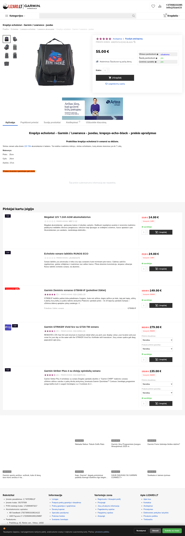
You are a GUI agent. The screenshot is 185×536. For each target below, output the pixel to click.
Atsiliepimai (148, 506)
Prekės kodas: (103, 42)
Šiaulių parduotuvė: (148, 58)
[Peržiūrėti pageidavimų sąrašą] (153, 8)
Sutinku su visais (172, 531)
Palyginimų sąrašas (105, 513)
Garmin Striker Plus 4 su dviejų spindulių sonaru (72, 371)
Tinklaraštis (148, 519)
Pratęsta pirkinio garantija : (151, 345)
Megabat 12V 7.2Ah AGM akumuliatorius (67, 217)
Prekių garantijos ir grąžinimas (64, 506)
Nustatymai (141, 531)
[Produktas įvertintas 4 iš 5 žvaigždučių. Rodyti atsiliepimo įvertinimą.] (50, 331)
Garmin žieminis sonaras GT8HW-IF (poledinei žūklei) (75, 290)
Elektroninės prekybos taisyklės (156, 513)
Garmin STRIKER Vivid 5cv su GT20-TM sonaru (71, 327)
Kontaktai (147, 503)
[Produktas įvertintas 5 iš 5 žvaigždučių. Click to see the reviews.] (103, 38)
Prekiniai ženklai (58, 516)
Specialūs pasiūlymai (60, 513)
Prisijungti (101, 503)
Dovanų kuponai (58, 509)
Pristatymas (148, 509)
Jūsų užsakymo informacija (108, 506)
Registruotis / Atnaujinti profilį (109, 499)
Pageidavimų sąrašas (106, 509)
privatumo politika (102, 532)
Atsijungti (101, 516)
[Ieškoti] (133, 16)
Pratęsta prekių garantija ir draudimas (66, 503)
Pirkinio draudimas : (149, 336)
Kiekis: (99, 70)
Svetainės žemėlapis (60, 519)
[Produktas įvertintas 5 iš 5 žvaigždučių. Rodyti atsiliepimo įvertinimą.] (50, 294)
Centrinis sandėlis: (148, 62)
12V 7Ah (27, 146)
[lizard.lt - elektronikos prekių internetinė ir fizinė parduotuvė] (22, 6)
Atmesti (155, 531)
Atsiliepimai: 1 (118, 39)
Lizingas (55, 499)
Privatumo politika (151, 516)
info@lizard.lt (174, 7)
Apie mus (147, 499)
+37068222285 (174, 5)
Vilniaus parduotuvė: (149, 54)
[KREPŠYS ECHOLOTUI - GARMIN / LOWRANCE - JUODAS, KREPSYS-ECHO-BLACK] (55, 63)
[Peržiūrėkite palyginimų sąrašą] (160, 8)
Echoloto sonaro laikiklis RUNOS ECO (66, 253)
